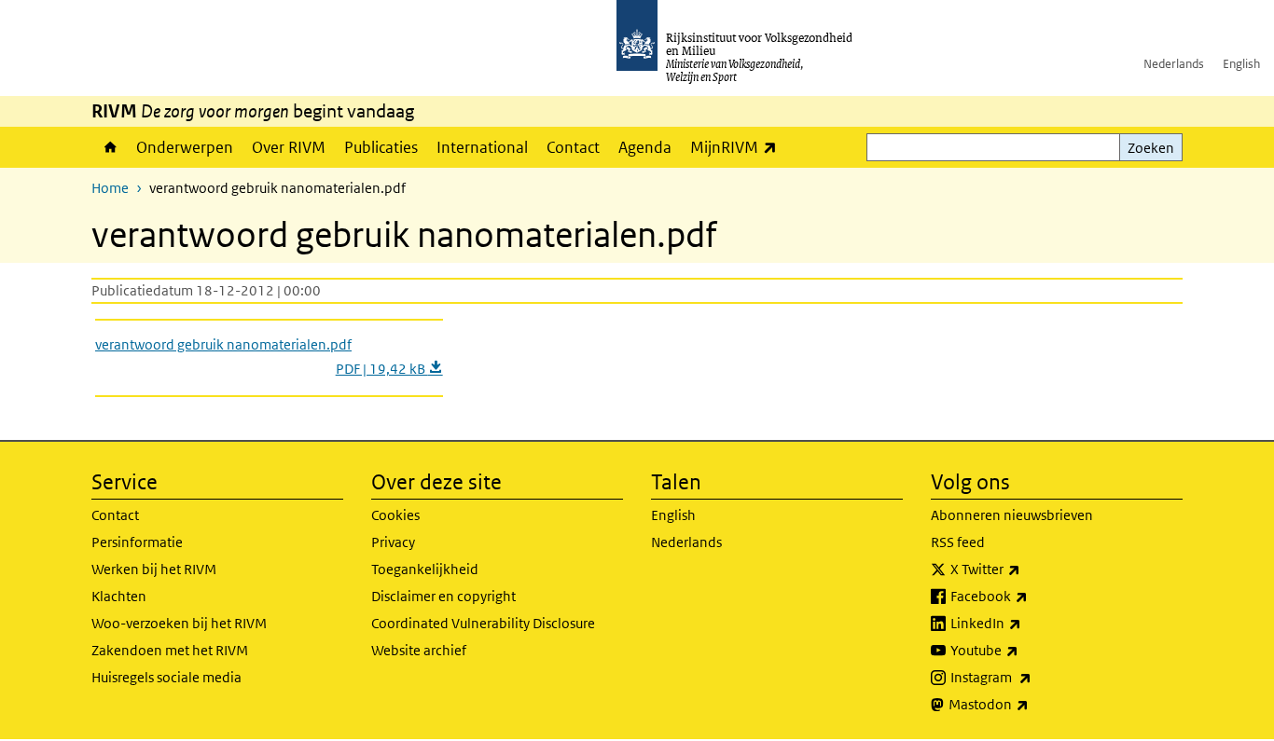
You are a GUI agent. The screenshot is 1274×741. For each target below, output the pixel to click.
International (482, 147)
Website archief (418, 650)
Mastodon (1030, 703)
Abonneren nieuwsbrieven (1012, 515)
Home (109, 147)
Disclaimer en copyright (443, 596)
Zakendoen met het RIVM (169, 650)
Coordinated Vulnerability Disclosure (483, 623)
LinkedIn (1026, 622)
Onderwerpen (184, 147)
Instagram (1032, 676)
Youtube (1025, 649)
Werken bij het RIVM (153, 569)
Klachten (118, 596)
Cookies (395, 515)
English (1241, 64)
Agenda (645, 147)
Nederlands (1173, 64)
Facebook (1030, 595)
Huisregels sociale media (166, 677)
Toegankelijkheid (424, 569)
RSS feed (958, 542)
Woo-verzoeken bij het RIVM (179, 623)
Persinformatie (137, 542)
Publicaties (381, 147)
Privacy (393, 542)
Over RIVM (288, 147)
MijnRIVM (738, 147)
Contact (573, 147)
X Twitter (1026, 568)
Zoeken (1151, 148)
